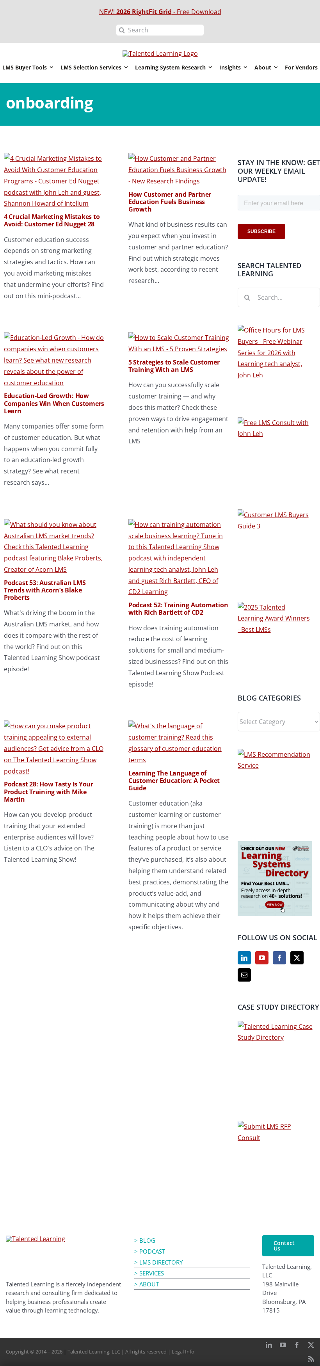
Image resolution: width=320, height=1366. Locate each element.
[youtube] (283, 1345)
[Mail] (244, 975)
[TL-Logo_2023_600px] (35, 1238)
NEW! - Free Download (160, 11)
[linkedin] (269, 1345)
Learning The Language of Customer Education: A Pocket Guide (174, 780)
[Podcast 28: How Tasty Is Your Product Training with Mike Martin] (54, 726)
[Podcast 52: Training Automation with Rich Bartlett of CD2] (178, 524)
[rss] (311, 1359)
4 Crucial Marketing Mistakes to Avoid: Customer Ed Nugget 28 (52, 220)
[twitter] (311, 1345)
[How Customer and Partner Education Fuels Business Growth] (178, 158)
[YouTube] (261, 957)
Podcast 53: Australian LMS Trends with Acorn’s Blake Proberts (45, 590)
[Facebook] (279, 957)
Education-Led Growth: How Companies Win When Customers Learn (54, 403)
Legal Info (183, 1351)
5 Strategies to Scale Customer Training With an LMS (174, 366)
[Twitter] (297, 957)
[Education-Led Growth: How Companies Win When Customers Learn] (54, 337)
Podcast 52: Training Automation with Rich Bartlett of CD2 (178, 609)
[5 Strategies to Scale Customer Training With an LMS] (178, 337)
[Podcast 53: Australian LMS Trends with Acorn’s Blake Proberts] (54, 524)
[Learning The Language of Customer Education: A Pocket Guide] (178, 726)
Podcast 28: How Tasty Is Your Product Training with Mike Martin (48, 791)
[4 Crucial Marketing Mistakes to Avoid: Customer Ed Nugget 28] (54, 158)
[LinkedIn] (244, 957)
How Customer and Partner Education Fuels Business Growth (169, 201)
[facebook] (297, 1345)
